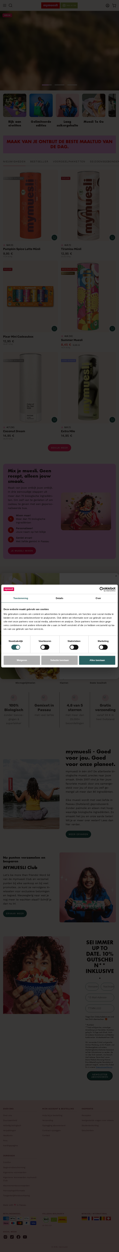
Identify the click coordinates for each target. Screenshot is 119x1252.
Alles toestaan (97, 660)
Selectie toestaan (59, 660)
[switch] (44, 647)
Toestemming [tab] (20, 598)
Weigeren (22, 660)
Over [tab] (98, 598)
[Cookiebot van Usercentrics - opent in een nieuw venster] (101, 589)
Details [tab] (59, 598)
